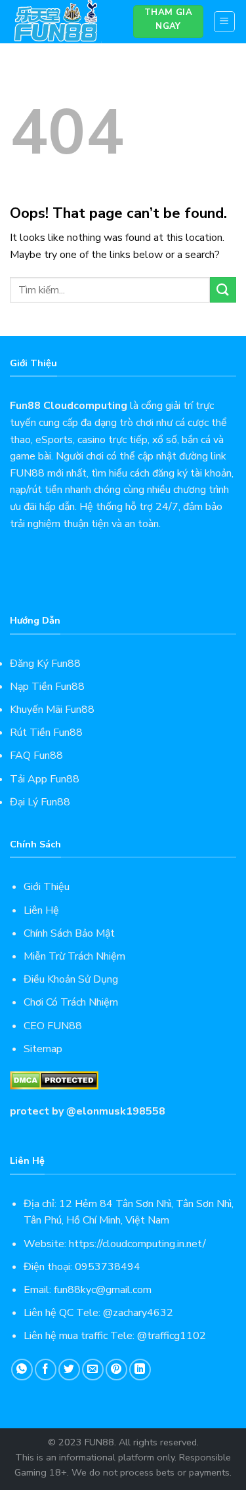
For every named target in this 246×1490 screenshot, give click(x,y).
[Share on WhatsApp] (22, 1369)
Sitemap (43, 1049)
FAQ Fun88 (36, 755)
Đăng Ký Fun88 (45, 663)
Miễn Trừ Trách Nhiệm (74, 956)
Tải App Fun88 (44, 779)
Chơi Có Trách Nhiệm (71, 1002)
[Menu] (225, 21)
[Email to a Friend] (93, 1369)
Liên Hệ (41, 910)
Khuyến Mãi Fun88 (52, 709)
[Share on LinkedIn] (140, 1369)
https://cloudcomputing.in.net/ (137, 1244)
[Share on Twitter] (69, 1369)
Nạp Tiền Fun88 (47, 686)
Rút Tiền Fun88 (46, 732)
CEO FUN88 (53, 1026)
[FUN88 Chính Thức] (61, 21)
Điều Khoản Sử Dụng (71, 979)
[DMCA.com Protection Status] (54, 1080)
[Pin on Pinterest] (116, 1369)
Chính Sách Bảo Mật (69, 933)
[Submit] (223, 290)
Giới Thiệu (47, 887)
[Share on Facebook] (45, 1369)
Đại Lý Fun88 (40, 802)
